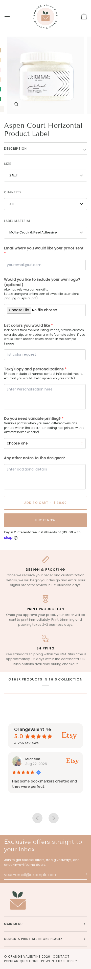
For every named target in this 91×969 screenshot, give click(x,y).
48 (11, 203)
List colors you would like (27, 325)
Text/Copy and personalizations (34, 369)
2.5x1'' (13, 175)
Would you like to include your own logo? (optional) (42, 282)
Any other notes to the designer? (34, 457)
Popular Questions (21, 961)
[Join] (83, 874)
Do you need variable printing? (32, 418)
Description (15, 148)
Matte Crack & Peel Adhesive (33, 232)
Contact (61, 956)
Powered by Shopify (59, 961)
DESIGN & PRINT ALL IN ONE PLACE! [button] (33, 939)
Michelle (32, 759)
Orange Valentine (24, 956)
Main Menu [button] (13, 924)
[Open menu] (11, 16)
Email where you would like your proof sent (43, 248)
